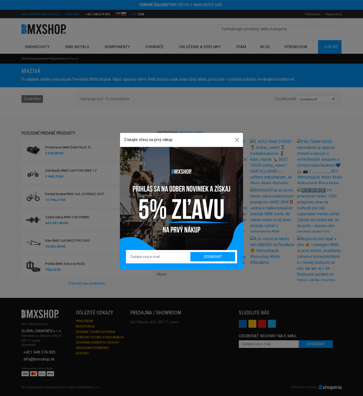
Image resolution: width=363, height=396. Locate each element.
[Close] (237, 140)
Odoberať (213, 257)
